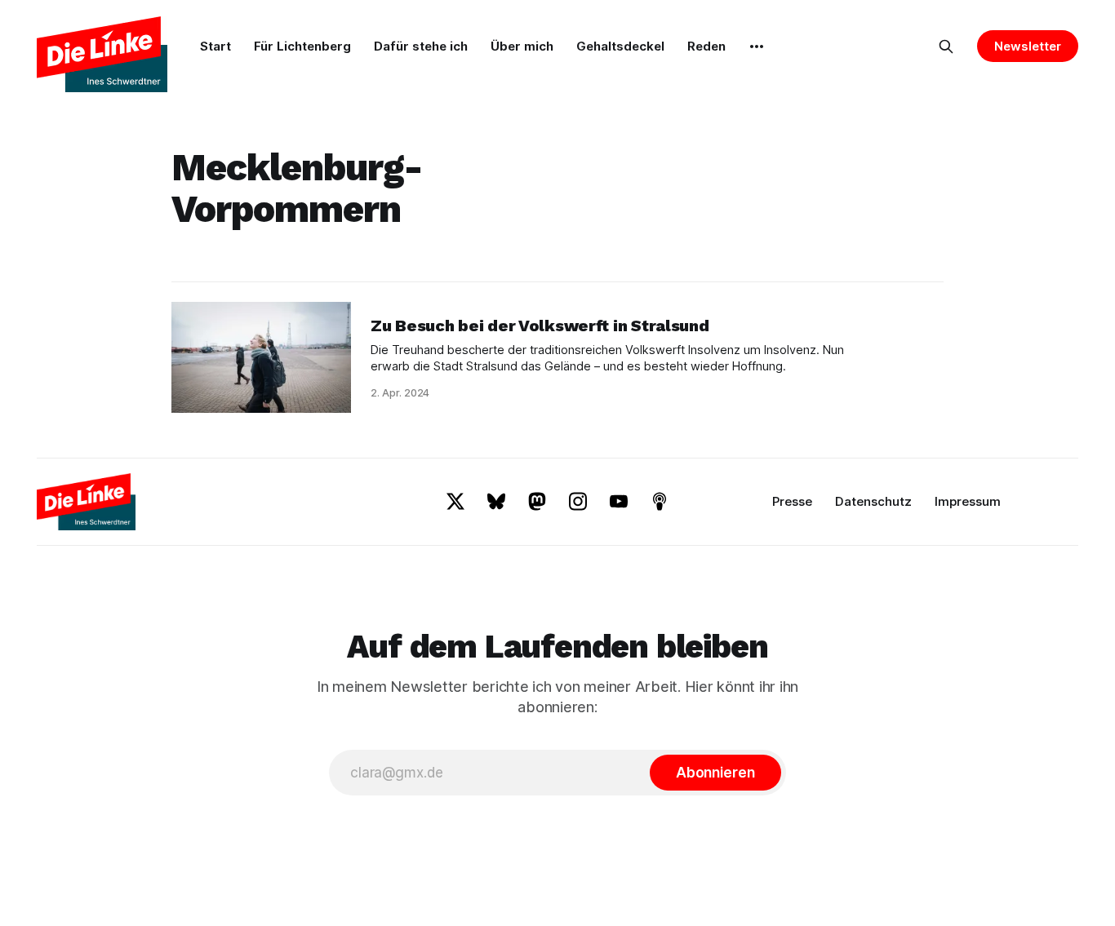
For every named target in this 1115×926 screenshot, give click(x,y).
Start (215, 46)
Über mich (522, 46)
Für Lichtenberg (302, 46)
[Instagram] (578, 501)
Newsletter (1027, 46)
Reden (706, 46)
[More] (757, 46)
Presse (792, 501)
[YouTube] (619, 501)
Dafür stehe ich (421, 46)
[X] (455, 501)
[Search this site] (946, 46)
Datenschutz (873, 501)
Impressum (968, 501)
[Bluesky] (496, 501)
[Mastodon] (537, 501)
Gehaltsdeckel (620, 46)
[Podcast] (660, 501)
